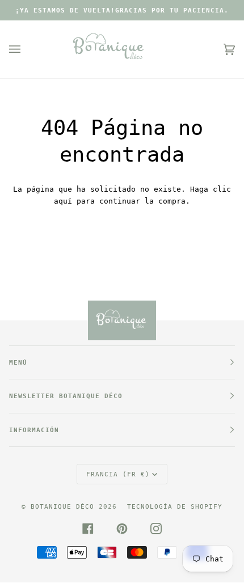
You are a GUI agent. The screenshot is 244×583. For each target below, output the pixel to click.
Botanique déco (62, 506)
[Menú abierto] (26, 49)
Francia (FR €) (118, 474)
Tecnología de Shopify (174, 506)
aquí (63, 201)
